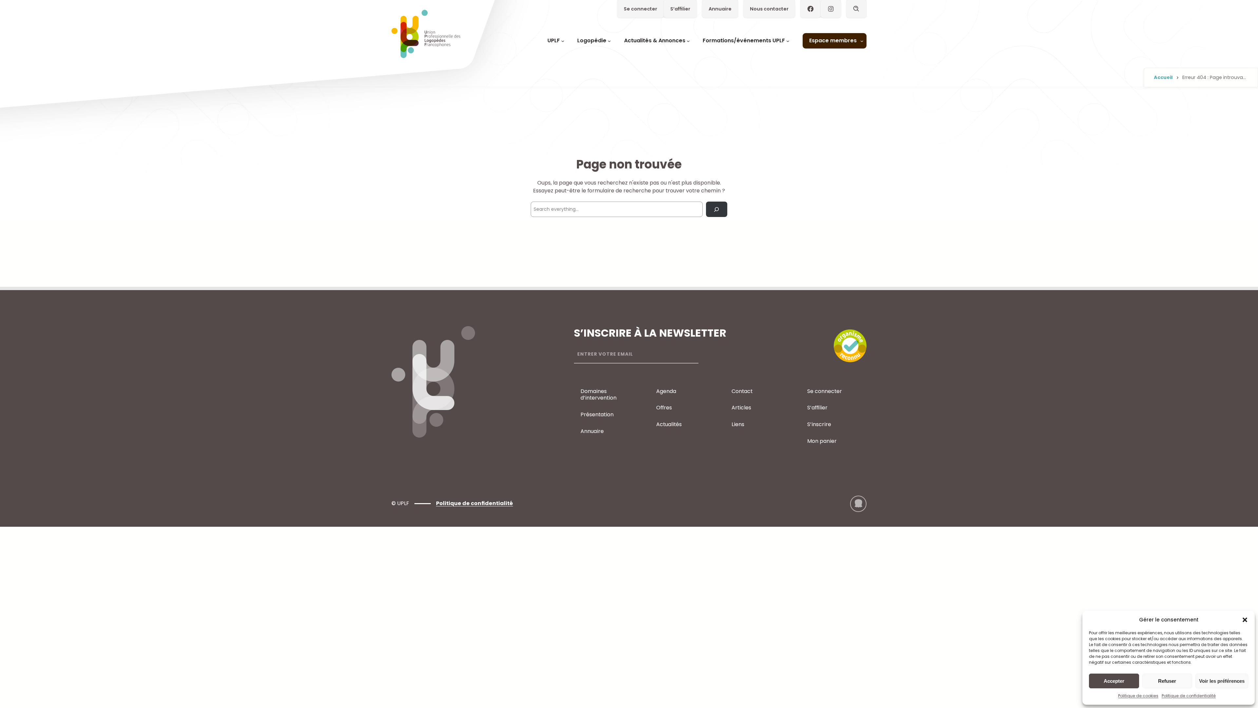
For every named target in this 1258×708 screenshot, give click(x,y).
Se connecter (640, 9)
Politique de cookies (1138, 695)
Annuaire (720, 9)
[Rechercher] (716, 209)
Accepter (1114, 681)
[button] (1245, 620)
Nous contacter (769, 9)
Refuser (1167, 681)
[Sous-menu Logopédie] (609, 41)
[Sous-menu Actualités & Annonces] (688, 41)
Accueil (1163, 77)
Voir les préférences (1222, 681)
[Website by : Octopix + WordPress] (858, 504)
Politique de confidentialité (1189, 695)
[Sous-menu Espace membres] (862, 41)
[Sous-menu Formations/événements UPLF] (788, 41)
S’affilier (680, 9)
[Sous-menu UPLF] (562, 41)
